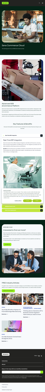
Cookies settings (18, 200)
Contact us (7, 244)
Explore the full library (8, 290)
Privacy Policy (24, 196)
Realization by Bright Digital (7, 389)
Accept (27, 200)
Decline (37, 200)
